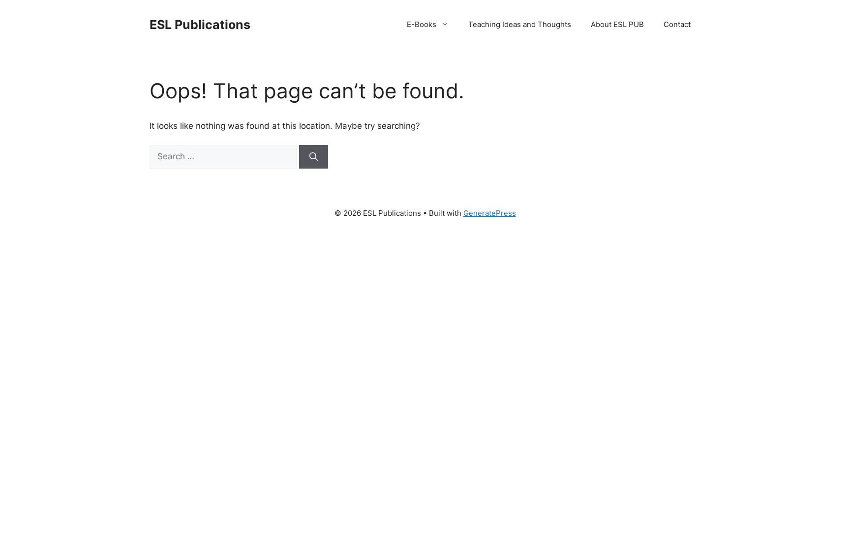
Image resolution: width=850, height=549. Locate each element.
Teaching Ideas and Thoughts (519, 24)
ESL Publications (200, 24)
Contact (677, 24)
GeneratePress (489, 213)
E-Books (421, 24)
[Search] (313, 157)
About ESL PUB (617, 24)
